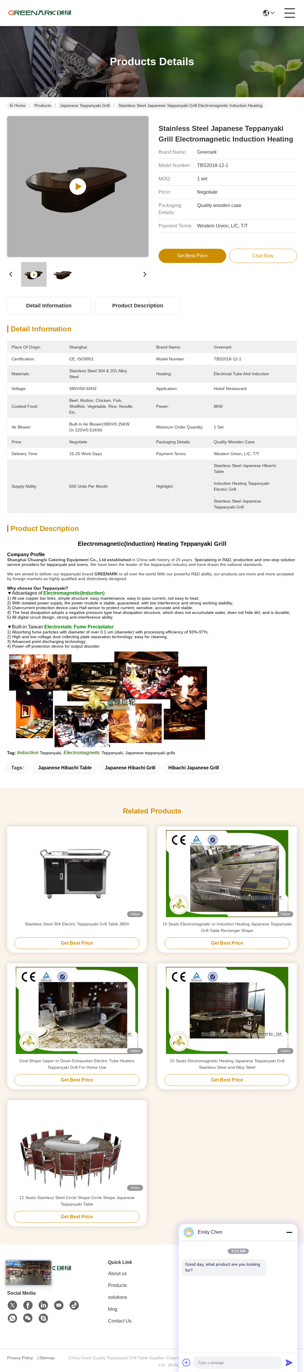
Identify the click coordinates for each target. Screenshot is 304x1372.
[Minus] (289, 1232)
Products (42, 105)
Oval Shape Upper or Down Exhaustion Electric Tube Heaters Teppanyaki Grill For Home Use (76, 1064)
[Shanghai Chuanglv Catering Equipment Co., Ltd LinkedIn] (43, 1305)
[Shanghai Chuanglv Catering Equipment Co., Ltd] (39, 13)
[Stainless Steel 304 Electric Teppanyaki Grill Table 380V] (77, 873)
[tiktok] (74, 1305)
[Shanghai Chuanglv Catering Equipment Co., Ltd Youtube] (58, 1305)
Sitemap (47, 1357)
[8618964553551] (12, 1318)
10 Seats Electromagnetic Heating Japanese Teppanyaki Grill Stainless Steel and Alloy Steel (227, 1064)
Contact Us (120, 1320)
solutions (117, 1297)
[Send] (289, 1362)
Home (20, 105)
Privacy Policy (20, 1357)
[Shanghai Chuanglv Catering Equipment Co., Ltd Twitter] (12, 1305)
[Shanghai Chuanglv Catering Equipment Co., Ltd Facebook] (28, 1305)
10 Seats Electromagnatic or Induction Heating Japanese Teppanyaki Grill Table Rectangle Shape (227, 927)
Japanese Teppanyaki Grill (85, 105)
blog (112, 1309)
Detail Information (49, 306)
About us (117, 1273)
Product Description (137, 306)
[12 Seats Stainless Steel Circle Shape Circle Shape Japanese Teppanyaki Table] (77, 1147)
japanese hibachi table (65, 767)
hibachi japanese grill (193, 767)
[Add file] (186, 1362)
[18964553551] (43, 1318)
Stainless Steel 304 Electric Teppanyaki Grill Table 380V (77, 924)
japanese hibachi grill (130, 767)
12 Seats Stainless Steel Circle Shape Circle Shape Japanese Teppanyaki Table (77, 1200)
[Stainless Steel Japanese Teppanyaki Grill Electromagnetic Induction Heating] (77, 186)
